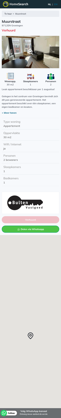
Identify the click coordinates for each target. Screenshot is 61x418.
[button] (30, 336)
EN (52, 4)
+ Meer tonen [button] (9, 112)
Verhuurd (30, 219)
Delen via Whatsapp (32, 229)
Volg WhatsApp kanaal (33, 411)
